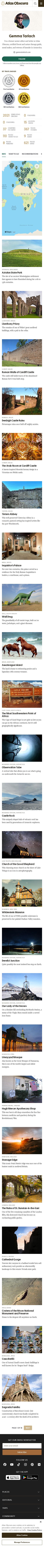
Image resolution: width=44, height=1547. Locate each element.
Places (6, 1492)
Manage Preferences (22, 1542)
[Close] (40, 1522)
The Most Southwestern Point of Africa (19, 714)
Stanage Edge (9, 1160)
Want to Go (14, 154)
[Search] (35, 3)
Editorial (7, 1500)
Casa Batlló (8, 1359)
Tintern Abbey (9, 514)
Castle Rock (8, 815)
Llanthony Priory (11, 324)
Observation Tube (12, 767)
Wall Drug (7, 616)
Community (8, 1516)
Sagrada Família (11, 1407)
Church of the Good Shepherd (18, 864)
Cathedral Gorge (11, 1259)
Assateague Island (12, 665)
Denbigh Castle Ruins (13, 420)
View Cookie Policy (34, 1530)
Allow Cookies (22, 1535)
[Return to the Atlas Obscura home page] (15, 3)
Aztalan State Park (12, 272)
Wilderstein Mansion (13, 912)
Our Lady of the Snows (14, 1006)
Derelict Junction (11, 960)
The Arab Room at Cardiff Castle (19, 465)
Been (4, 154)
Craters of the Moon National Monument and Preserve (18, 1312)
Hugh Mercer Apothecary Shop (19, 1108)
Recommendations (30, 154)
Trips (5, 1508)
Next (28, 1428)
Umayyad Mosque (12, 1057)
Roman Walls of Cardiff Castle (18, 372)
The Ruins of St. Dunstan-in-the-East (20, 1208)
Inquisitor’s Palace (12, 565)
